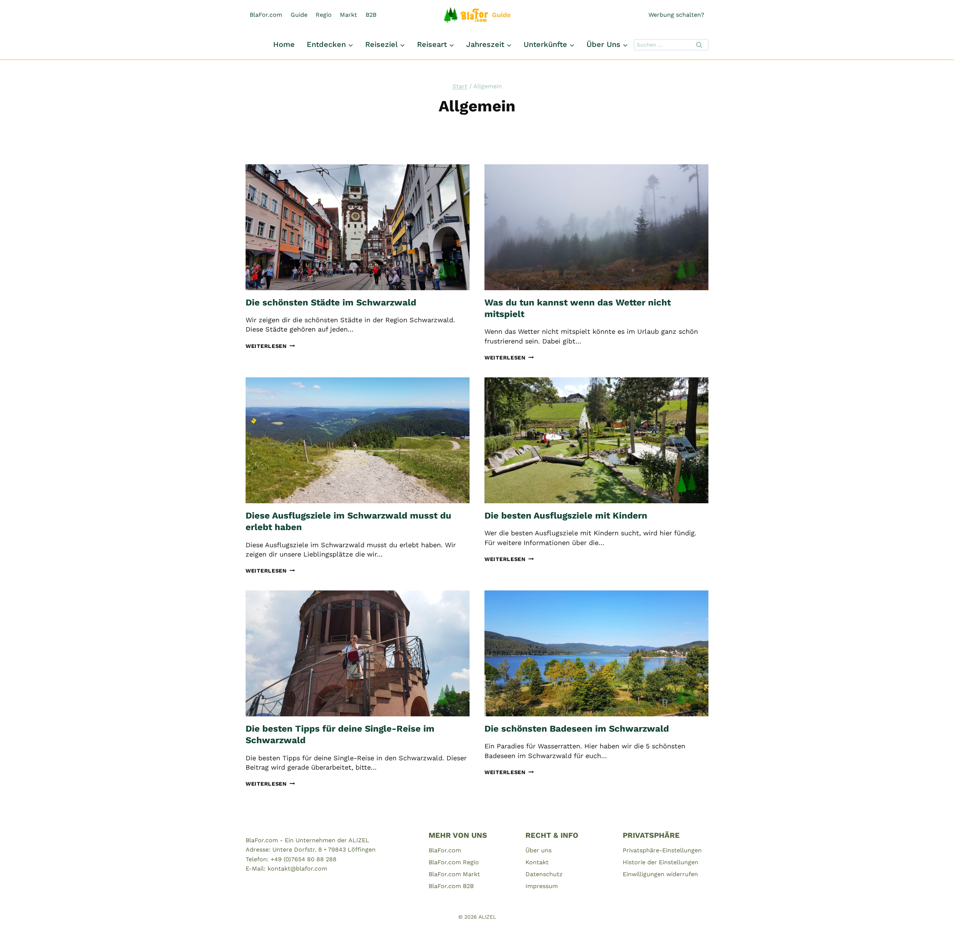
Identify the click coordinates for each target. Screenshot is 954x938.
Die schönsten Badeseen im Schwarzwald (576, 728)
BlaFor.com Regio (454, 862)
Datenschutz (544, 874)
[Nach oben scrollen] (935, 923)
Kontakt (537, 862)
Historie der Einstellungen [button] (660, 862)
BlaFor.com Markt (454, 874)
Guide (299, 14)
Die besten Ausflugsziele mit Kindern (565, 515)
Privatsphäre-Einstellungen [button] (662, 850)
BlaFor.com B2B (451, 886)
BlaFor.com (266, 14)
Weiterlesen (270, 346)
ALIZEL (487, 917)
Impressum (541, 886)
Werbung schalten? (676, 14)
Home (284, 44)
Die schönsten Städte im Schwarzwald (331, 302)
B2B (371, 14)
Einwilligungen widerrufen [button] (660, 874)
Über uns (538, 850)
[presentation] (358, 227)
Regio (324, 14)
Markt (348, 14)
